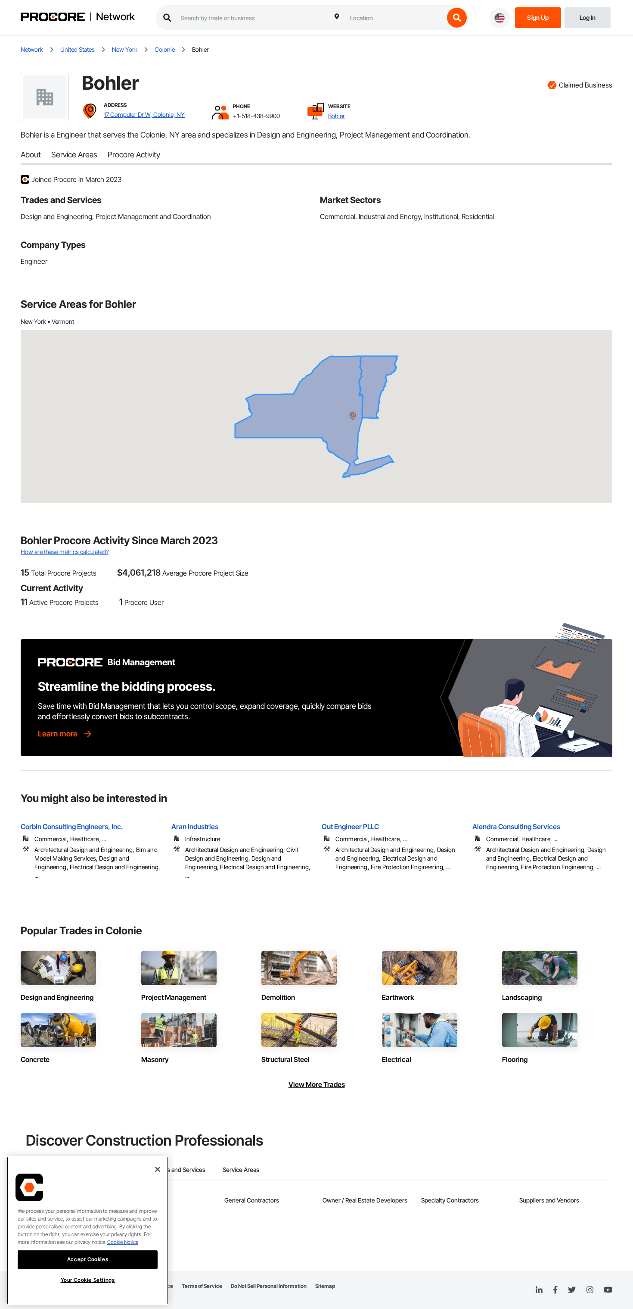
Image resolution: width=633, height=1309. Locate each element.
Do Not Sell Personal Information (269, 1286)
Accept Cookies (87, 1259)
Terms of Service (202, 1286)
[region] (87, 1230)
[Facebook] (555, 1290)
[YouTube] (608, 1290)
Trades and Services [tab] (178, 1169)
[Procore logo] (53, 18)
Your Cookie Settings (88, 1280)
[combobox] (395, 17)
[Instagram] (589, 1290)
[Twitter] (572, 1290)
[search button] (457, 18)
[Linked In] (539, 1290)
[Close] (157, 1169)
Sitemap (325, 1286)
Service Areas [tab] (241, 1169)
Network (115, 17)
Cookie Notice (122, 1242)
